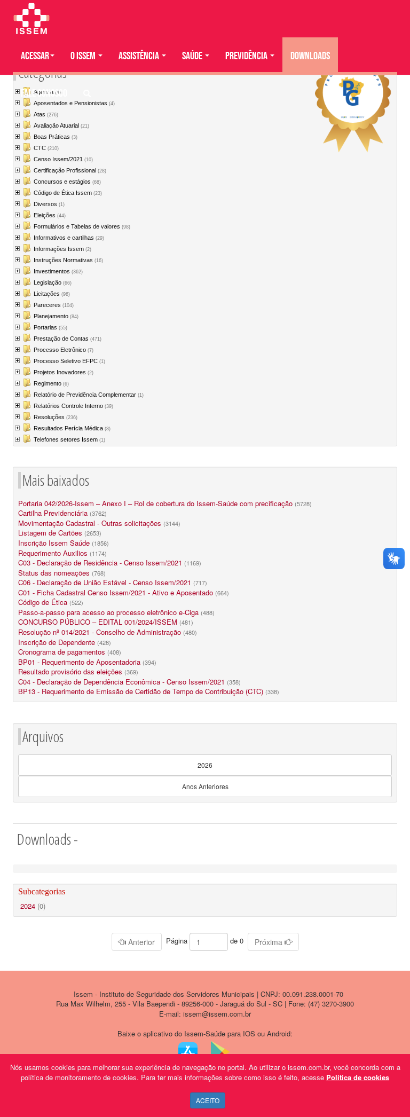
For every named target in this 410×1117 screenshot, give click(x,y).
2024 (32, 906)
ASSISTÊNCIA (140, 56)
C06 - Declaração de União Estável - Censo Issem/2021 (104, 582)
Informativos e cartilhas (69, 237)
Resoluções (55, 417)
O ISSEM (83, 56)
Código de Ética (42, 602)
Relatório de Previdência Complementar (89, 394)
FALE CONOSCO (44, 93)
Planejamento (56, 316)
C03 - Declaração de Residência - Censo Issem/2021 (100, 562)
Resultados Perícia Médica (72, 428)
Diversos (49, 204)
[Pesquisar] (87, 93)
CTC (46, 148)
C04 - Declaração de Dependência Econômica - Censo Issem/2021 (121, 682)
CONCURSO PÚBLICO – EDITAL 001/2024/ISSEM (97, 622)
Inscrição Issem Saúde (54, 543)
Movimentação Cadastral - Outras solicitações (89, 523)
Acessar (35, 56)
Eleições (50, 215)
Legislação (53, 282)
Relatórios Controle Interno (73, 406)
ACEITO (207, 1100)
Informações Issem (62, 249)
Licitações (52, 293)
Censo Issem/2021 (63, 159)
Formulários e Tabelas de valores (82, 226)
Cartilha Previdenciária (53, 513)
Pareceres (54, 305)
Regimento (51, 383)
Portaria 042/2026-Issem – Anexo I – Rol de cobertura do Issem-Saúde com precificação (155, 503)
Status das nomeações (54, 573)
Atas (46, 114)
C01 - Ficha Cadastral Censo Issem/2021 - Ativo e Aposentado (115, 592)
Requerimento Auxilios (53, 553)
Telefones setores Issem (69, 439)
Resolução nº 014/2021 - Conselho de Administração (99, 632)
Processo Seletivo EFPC (69, 361)
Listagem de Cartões (50, 533)
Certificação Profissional (70, 170)
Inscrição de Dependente (56, 642)
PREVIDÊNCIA (247, 56)
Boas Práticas (55, 136)
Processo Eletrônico (63, 350)
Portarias (50, 327)
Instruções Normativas (68, 260)
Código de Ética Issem (68, 193)
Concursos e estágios (67, 181)
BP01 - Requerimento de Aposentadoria (79, 662)
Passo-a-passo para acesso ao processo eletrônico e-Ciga (108, 612)
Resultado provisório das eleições (70, 671)
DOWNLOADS (310, 56)
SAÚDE (193, 56)
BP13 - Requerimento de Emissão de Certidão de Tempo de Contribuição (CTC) (140, 691)
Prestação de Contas (67, 338)
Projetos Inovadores (63, 372)
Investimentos (58, 271)
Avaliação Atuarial (61, 125)
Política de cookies (357, 1077)
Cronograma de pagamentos (61, 652)
